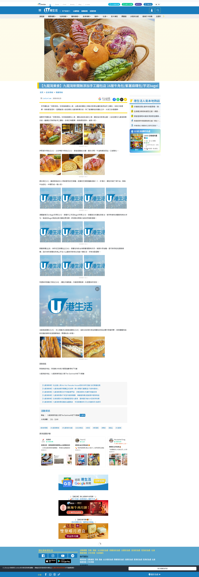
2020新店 (79, 428)
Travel (57, 4)
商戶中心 (138, 4)
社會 (153, 550)
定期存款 (93, 11)
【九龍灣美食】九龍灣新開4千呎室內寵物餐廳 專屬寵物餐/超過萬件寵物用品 (70, 395)
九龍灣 (82, 415)
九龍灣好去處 (67, 428)
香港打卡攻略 (147, 16)
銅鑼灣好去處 (114, 550)
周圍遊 (123, 16)
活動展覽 (83, 550)
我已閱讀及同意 (162, 568)
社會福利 (99, 552)
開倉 (94, 550)
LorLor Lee (47, 98)
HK (50, 4)
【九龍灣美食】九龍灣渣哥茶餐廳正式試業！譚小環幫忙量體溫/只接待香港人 (69, 388)
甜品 (111, 428)
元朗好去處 (125, 550)
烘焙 (88, 428)
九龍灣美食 (55, 428)
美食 (104, 428)
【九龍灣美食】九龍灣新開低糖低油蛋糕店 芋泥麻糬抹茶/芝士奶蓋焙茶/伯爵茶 (71, 402)
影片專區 (114, 16)
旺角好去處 (145, 550)
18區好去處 (134, 16)
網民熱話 (83, 559)
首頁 (41, 92)
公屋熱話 (76, 11)
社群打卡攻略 (128, 4)
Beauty (72, 4)
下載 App (149, 4)
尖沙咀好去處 (103, 550)
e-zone (87, 4)
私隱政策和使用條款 (58, 568)
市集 (90, 550)
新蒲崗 (96, 428)
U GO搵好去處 (115, 4)
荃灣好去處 (135, 550)
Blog (80, 4)
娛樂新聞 (84, 11)
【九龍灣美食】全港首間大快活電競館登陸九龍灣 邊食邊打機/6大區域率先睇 (70, 398)
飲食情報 (49, 92)
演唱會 (41, 16)
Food (64, 4)
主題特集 (159, 16)
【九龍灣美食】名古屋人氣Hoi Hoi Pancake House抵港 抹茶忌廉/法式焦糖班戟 (70, 385)
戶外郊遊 (91, 552)
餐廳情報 (59, 92)
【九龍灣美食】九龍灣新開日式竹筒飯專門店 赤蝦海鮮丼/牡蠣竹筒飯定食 (69, 392)
